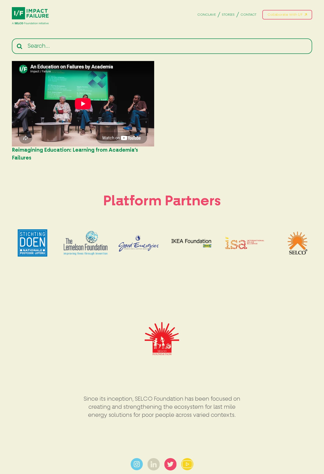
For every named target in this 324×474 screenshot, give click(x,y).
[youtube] (187, 461)
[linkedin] (154, 461)
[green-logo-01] (30, 10)
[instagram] (137, 461)
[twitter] (170, 461)
